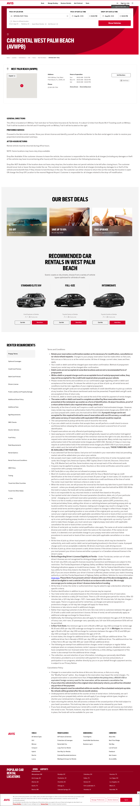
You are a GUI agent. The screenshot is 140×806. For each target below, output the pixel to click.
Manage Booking (53, 3)
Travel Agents (87, 737)
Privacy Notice (17, 804)
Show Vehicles (114, 23)
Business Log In (88, 744)
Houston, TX (113, 774)
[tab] (36, 769)
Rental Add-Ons (62, 744)
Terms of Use (44, 804)
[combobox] (39, 16)
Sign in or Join (125, 3)
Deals (87, 3)
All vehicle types (37, 737)
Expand (11, 76)
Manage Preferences (98, 800)
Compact (34, 748)
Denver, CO (87, 782)
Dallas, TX (87, 778)
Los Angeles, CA (114, 782)
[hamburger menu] (132, 3)
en (117, 3)
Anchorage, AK (36, 778)
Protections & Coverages (65, 740)
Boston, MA (35, 789)
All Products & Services (64, 737)
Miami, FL (112, 786)
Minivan (34, 744)
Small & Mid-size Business (91, 740)
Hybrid (34, 751)
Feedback (112, 751)
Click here (55, 578)
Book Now (40, 322)
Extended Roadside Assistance (66, 755)
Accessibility (113, 759)
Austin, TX (35, 786)
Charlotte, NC (62, 782)
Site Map (111, 744)
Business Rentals (66, 3)
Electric (34, 755)
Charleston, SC (62, 778)
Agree (126, 800)
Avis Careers (112, 755)
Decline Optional (113, 800)
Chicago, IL (61, 786)
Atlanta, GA (35, 782)
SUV (33, 740)
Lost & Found (113, 748)
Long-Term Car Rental (64, 748)
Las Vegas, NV (114, 778)
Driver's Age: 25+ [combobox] (14, 24)
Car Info (22, 322)
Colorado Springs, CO (64, 789)
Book (42, 3)
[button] (21, 85)
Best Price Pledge (114, 740)
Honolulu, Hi (87, 789)
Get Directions (121, 75)
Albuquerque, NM (37, 774)
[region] (70, 800)
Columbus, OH (88, 774)
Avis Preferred (78, 3)
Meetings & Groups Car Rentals (66, 759)
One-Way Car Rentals (63, 751)
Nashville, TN (113, 789)
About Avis (112, 737)
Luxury (34, 759)
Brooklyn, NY (61, 774)
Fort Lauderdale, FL (89, 786)
